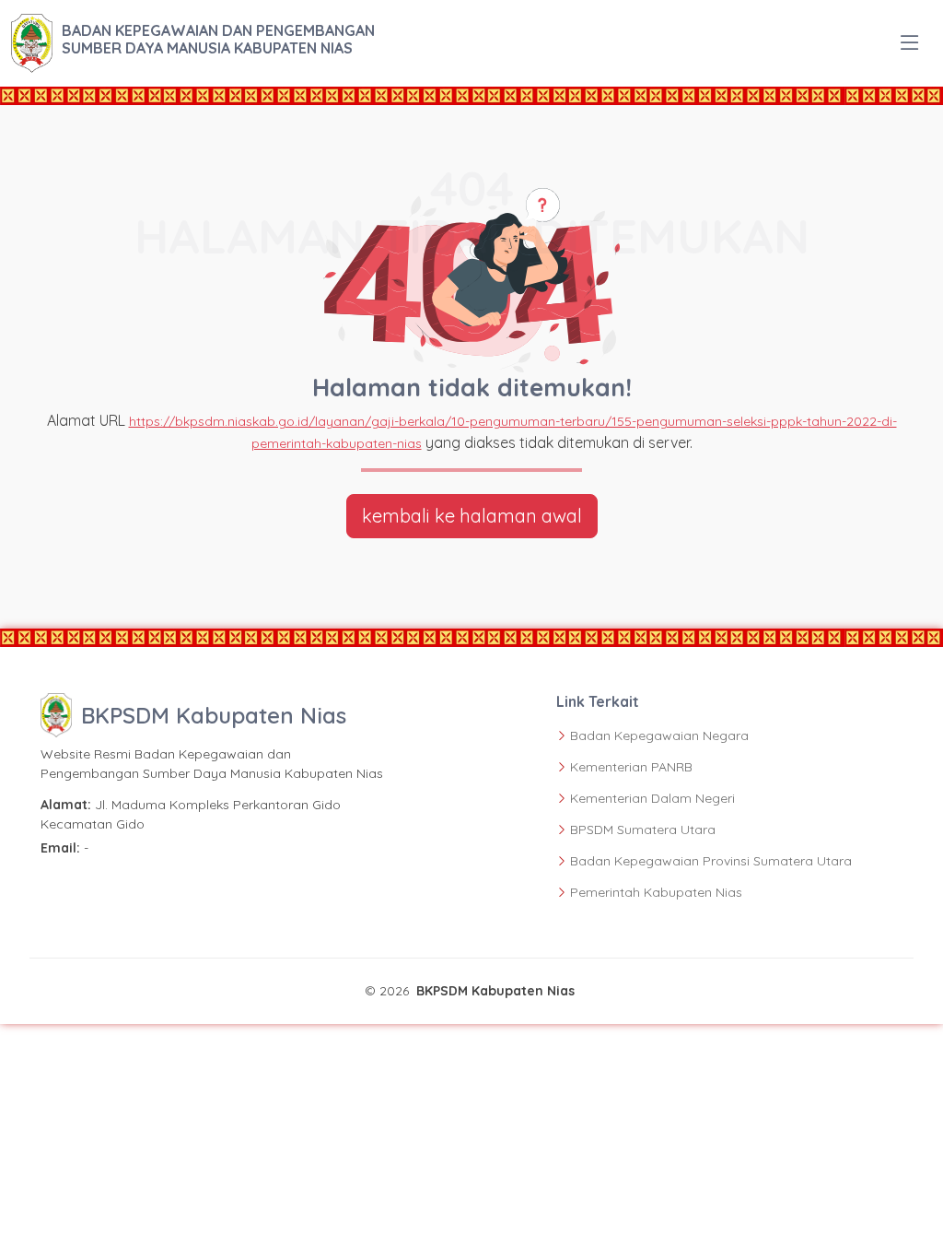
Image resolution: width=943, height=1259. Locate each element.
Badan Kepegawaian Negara (659, 735)
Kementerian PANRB (631, 766)
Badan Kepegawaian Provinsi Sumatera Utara (711, 860)
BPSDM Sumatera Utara (643, 829)
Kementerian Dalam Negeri (652, 798)
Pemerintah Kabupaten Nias (656, 892)
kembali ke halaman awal (472, 515)
